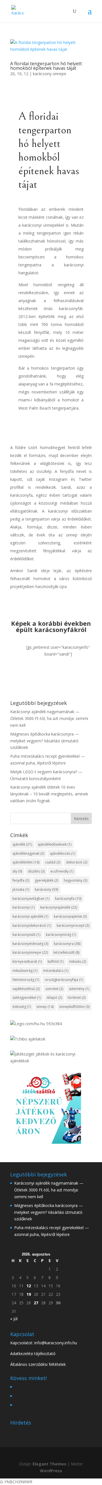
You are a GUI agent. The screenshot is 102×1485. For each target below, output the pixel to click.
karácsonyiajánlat (70, 916)
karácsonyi (23, 907)
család (52, 862)
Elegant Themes (49, 1464)
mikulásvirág (24, 970)
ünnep (45, 1006)
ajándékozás (62, 853)
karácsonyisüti (26, 934)
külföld (55, 961)
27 (36, 1302)
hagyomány (75, 880)
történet (77, 997)
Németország (25, 979)
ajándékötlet (25, 862)
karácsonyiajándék (58, 907)
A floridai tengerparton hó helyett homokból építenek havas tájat (46, 65)
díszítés (36, 871)
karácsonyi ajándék (30, 916)
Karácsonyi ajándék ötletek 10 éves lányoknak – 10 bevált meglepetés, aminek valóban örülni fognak (49, 793)
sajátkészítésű (26, 988)
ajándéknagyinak (28, 853)
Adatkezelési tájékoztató (33, 1353)
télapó (54, 997)
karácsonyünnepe (30, 952)
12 (28, 1285)
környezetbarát (27, 961)
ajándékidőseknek (54, 844)
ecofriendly (61, 871)
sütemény (79, 988)
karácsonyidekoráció (31, 925)
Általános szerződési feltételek (38, 1364)
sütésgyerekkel (26, 997)
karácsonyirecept (73, 925)
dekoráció (76, 862)
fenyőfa (20, 880)
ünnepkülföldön (74, 1006)
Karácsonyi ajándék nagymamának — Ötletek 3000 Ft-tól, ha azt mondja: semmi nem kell (49, 718)
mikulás (77, 961)
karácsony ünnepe (49, 73)
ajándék (22, 844)
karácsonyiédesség (30, 943)
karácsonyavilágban (30, 898)
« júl (14, 1318)
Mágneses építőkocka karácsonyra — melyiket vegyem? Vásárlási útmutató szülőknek (44, 740)
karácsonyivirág (61, 934)
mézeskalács (55, 970)
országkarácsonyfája (64, 979)
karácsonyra (67, 943)
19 (28, 1294)
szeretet (54, 988)
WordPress (51, 1470)
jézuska (20, 889)
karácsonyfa (68, 898)
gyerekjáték (46, 880)
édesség (21, 1006)
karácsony (46, 889)
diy (17, 871)
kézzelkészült (66, 952)
